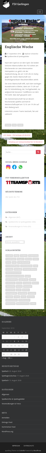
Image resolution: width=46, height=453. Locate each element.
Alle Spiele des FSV (12, 197)
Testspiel (9, 297)
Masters (35, 283)
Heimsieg (9, 269)
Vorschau (31, 297)
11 (26, 341)
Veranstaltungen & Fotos (18, 226)
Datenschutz (29, 446)
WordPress (37, 451)
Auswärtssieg (33, 256)
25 (26, 350)
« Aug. (4, 358)
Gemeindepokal (26, 266)
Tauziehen (31, 293)
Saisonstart (27, 286)
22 (15, 350)
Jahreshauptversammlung (14, 276)
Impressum (16, 446)
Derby (8, 262)
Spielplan (26, 290)
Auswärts (24, 256)
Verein (23, 297)
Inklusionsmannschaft (13, 273)
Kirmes (19, 283)
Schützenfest (10, 290)
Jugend (27, 276)
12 (4, 346)
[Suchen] (38, 152)
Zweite (20, 125)
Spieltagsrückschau (9, 376)
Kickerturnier (10, 283)
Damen (8, 125)
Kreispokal (27, 283)
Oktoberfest (10, 286)
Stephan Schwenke (31, 54)
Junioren (32, 280)
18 (26, 346)
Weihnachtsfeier (11, 300)
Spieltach (5, 371)
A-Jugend (9, 256)
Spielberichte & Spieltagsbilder (18, 56)
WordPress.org (7, 431)
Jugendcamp (23, 280)
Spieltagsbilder (11, 293)
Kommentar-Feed (8, 427)
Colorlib (22, 451)
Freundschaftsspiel (12, 266)
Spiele (19, 290)
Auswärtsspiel (11, 259)
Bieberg (28, 259)
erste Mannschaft (23, 262)
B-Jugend (21, 259)
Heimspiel (18, 269)
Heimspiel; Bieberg (29, 269)
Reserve (19, 286)
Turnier (16, 297)
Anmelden (5, 418)
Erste (14, 125)
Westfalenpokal (24, 300)
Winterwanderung (23, 304)
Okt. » (10, 358)
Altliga (16, 256)
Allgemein (12, 217)
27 (7, 354)
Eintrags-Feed (7, 422)
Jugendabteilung (11, 280)
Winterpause (10, 304)
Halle (35, 266)
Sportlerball (22, 293)
